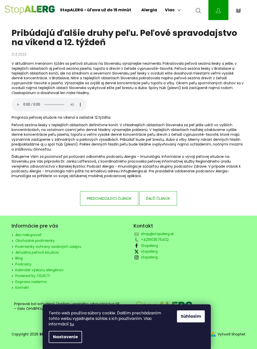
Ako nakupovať (28, 234)
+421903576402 (155, 239)
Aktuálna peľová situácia (37, 252)
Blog (19, 258)
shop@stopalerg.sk (157, 233)
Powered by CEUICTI (32, 275)
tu (72, 324)
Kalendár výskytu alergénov (39, 269)
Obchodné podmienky (35, 240)
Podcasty (23, 264)
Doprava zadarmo (31, 281)
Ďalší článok (158, 198)
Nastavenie (65, 337)
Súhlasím (191, 316)
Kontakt (22, 287)
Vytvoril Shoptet (231, 334)
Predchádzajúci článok (109, 198)
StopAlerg (149, 245)
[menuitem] (95, 10)
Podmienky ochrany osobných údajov (48, 246)
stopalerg (149, 251)
